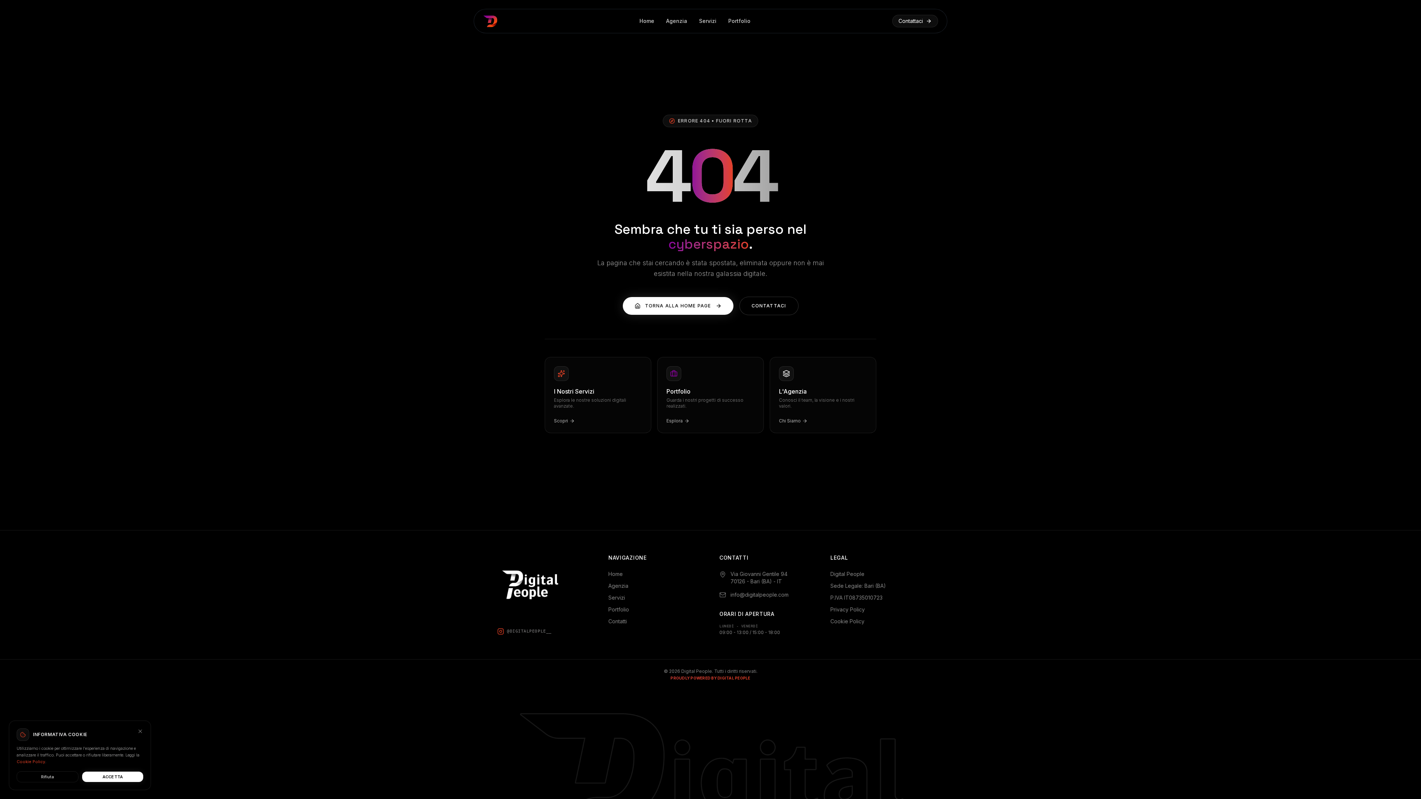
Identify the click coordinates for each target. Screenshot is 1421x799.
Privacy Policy (847, 609)
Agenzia (676, 21)
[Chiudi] (140, 731)
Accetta (113, 776)
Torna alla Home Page (678, 306)
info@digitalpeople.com (759, 594)
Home (646, 21)
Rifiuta (47, 776)
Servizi (707, 21)
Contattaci (910, 21)
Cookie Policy (847, 621)
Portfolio (739, 21)
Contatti (617, 621)
